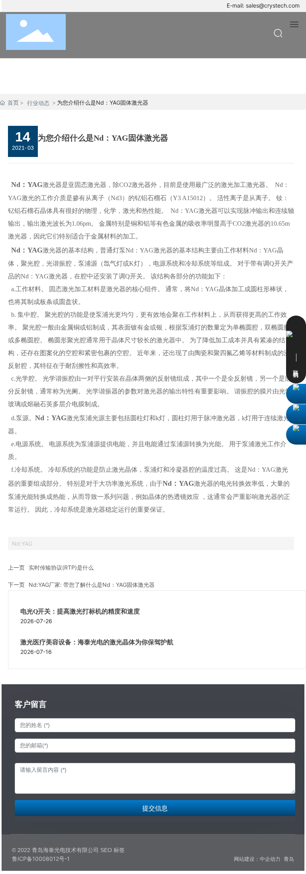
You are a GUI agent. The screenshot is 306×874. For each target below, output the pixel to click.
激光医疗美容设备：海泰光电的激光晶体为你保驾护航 (96, 642)
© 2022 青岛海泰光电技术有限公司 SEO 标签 (68, 850)
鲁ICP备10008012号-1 (41, 858)
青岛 (289, 859)
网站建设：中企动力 (257, 859)
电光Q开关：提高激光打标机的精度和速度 (80, 611)
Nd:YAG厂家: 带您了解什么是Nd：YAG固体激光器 (92, 584)
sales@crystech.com (273, 5)
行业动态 (38, 102)
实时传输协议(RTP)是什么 (61, 567)
